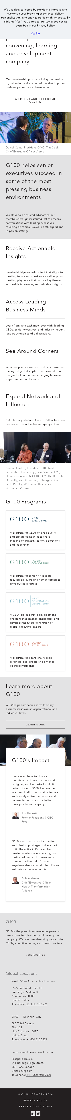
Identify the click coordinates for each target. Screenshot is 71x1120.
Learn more (42, 87)
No (38, 33)
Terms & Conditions (35, 1107)
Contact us (35, 955)
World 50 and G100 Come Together (35, 100)
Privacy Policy (35, 1101)
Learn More (35, 725)
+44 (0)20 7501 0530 (38, 1074)
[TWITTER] (38, 1113)
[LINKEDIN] (33, 1113)
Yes (33, 33)
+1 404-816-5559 (36, 1004)
